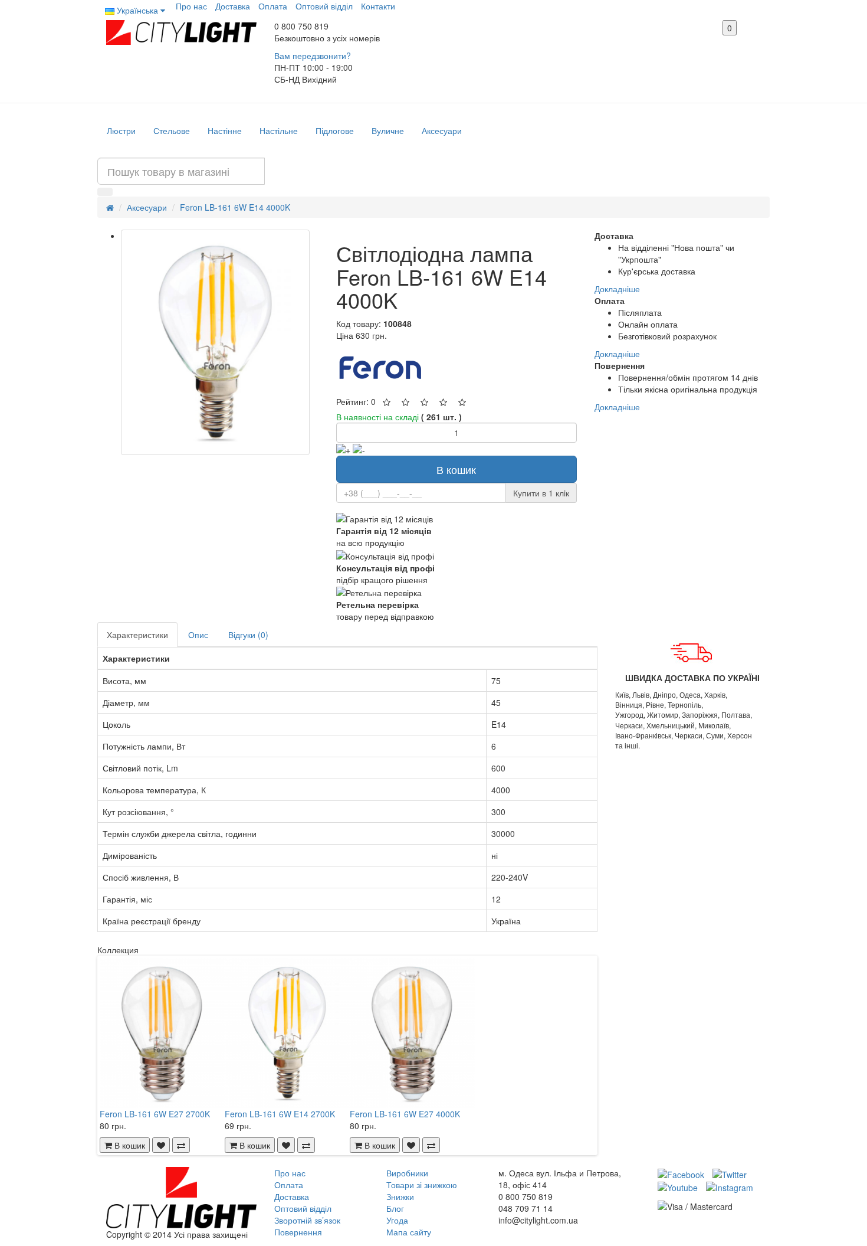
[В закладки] (161, 1145)
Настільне (279, 130)
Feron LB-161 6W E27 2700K (155, 1114)
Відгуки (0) (248, 634)
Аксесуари (442, 130)
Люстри (121, 130)
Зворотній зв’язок (307, 1220)
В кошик (456, 469)
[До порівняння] (181, 1145)
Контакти (378, 6)
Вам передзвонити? (312, 55)
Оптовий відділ (324, 6)
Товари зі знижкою (421, 1185)
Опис (198, 634)
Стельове (171, 130)
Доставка (232, 6)
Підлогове (335, 130)
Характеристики (137, 634)
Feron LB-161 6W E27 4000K (405, 1114)
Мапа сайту (408, 1232)
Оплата (272, 6)
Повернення (298, 1232)
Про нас (191, 6)
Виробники (407, 1173)
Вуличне (388, 130)
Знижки (400, 1196)
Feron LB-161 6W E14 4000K (235, 207)
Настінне (225, 130)
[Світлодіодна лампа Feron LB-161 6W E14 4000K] (215, 342)
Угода (397, 1220)
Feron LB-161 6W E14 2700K (280, 1114)
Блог (395, 1208)
